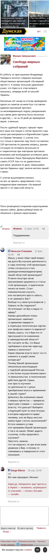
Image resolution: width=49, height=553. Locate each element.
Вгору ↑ (7, 531)
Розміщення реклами (27, 541)
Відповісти (19, 242)
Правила (41, 528)
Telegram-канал (26, 545)
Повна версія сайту (9, 541)
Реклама (24, 51)
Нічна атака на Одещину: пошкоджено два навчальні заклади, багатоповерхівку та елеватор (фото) (13, 22)
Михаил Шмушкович (24, 56)
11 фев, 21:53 (31, 228)
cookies (28, 550)
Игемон (17, 228)
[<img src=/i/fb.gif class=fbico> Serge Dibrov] (2, 470)
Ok (37, 550)
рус (39, 31)
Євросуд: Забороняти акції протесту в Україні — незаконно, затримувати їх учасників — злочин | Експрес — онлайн (27, 489)
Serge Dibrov (17, 470)
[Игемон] (5, 229)
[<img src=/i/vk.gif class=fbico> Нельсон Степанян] (2, 251)
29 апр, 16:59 (35, 470)
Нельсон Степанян (21, 251)
